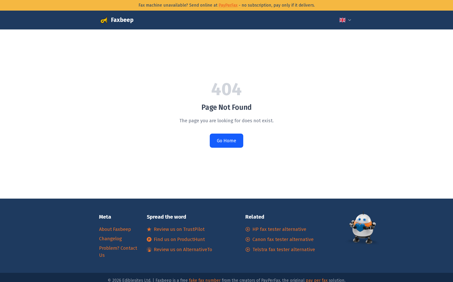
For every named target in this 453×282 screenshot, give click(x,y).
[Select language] (345, 20)
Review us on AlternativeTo (183, 249)
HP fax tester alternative (279, 229)
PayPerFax (228, 5)
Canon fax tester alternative (283, 239)
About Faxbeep (115, 229)
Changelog (110, 238)
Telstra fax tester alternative (283, 249)
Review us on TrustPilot (179, 229)
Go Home (226, 140)
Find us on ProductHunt (179, 239)
